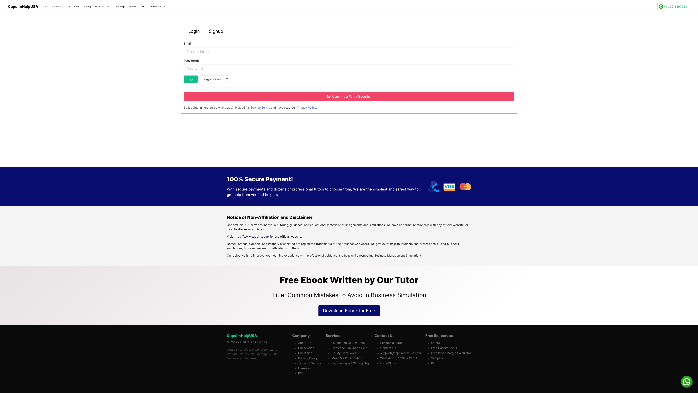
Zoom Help (119, 6)
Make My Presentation (347, 358)
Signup (216, 31)
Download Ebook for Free (349, 310)
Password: (191, 60)
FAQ (144, 6)
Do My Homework (344, 353)
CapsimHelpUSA (242, 336)
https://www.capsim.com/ (251, 236)
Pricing (87, 6)
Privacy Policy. (307, 107)
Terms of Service (309, 363)
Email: (188, 43)
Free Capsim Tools (444, 348)
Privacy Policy (308, 358)
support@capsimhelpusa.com (400, 353)
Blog (434, 363)
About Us (304, 343)
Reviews (133, 6)
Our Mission (306, 348)
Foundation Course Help (348, 343)
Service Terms (260, 107)
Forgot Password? (215, 79)
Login (190, 79)
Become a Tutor (391, 343)
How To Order (102, 6)
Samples (437, 358)
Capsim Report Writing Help (351, 363)
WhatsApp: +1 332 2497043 (399, 358)
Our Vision (305, 353)
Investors (304, 368)
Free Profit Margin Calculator (451, 353)
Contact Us (388, 348)
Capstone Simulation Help (349, 348)
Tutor (45, 6)
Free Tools (74, 6)
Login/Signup (389, 363)
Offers (435, 343)
